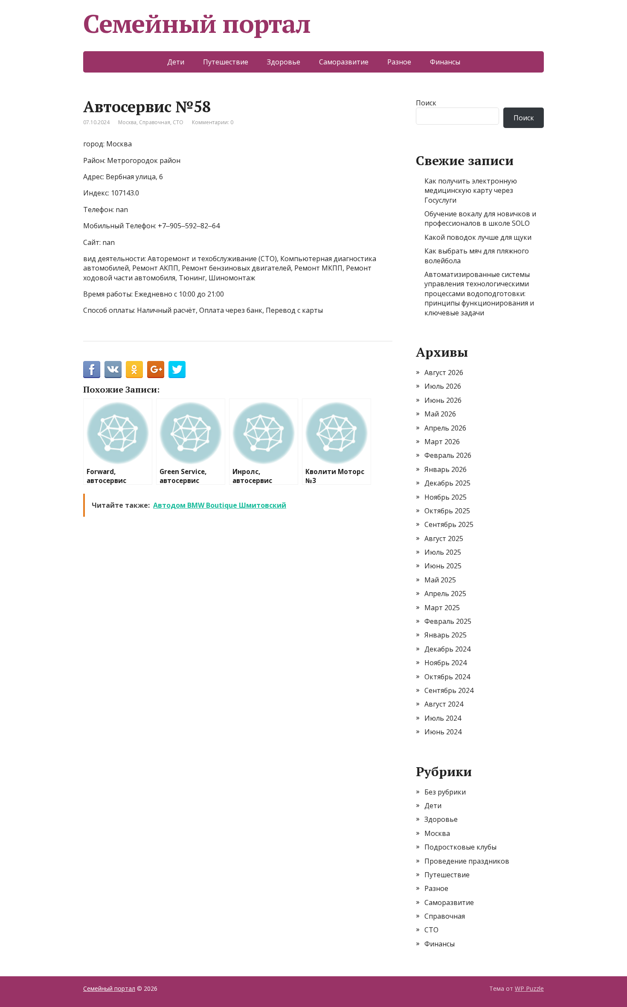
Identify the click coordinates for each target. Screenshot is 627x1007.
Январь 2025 (445, 635)
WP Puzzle (529, 988)
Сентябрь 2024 (448, 690)
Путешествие (225, 62)
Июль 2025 (442, 552)
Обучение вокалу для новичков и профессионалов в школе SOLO (480, 218)
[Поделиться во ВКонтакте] (113, 369)
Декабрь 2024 (447, 649)
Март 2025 (442, 607)
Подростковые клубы (460, 847)
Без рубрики (445, 792)
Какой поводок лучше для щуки (477, 237)
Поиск (426, 103)
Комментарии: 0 (212, 122)
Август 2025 (443, 538)
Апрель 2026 (445, 428)
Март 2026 (442, 441)
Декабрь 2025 (447, 483)
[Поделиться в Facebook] (91, 369)
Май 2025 (440, 580)
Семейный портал (197, 23)
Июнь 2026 (443, 400)
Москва (127, 122)
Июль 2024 (442, 718)
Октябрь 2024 (447, 676)
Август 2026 (443, 372)
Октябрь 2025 (447, 510)
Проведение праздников (466, 861)
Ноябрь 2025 (445, 497)
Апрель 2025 (445, 593)
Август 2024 (443, 704)
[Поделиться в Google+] (155, 369)
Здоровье (283, 62)
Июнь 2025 (443, 565)
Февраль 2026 (447, 455)
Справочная (154, 122)
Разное (399, 62)
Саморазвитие (344, 62)
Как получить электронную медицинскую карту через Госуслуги (470, 190)
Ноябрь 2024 (445, 662)
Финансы (445, 62)
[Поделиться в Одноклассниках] (134, 369)
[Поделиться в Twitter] (177, 369)
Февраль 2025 (447, 621)
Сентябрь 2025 (448, 524)
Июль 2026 (442, 386)
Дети (175, 62)
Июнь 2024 (443, 731)
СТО (178, 122)
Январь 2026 (445, 469)
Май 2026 (440, 414)
